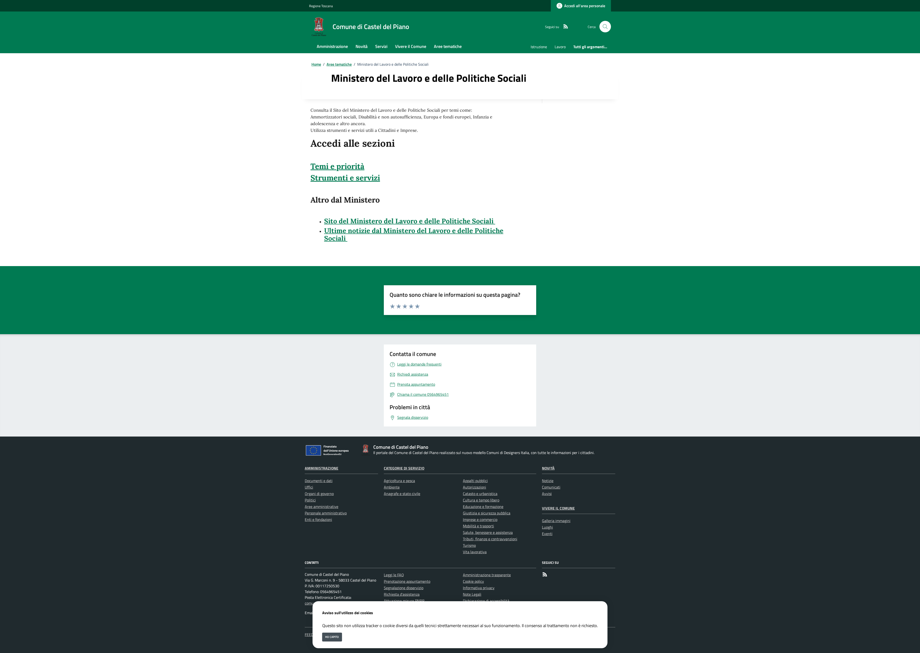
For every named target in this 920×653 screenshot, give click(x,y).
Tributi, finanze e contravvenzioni (490, 539)
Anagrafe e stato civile (402, 493)
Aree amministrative (321, 506)
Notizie (547, 481)
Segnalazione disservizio (403, 588)
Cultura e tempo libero (481, 500)
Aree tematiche (339, 64)
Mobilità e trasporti (478, 526)
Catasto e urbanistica (480, 493)
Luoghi (547, 527)
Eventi (547, 533)
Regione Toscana (321, 5)
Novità (548, 468)
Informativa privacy (478, 588)
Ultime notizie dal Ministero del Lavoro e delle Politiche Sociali (413, 234)
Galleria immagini (556, 521)
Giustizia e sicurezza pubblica (486, 513)
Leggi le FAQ (394, 575)
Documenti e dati (319, 481)
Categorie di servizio (404, 468)
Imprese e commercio (480, 519)
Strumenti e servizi (345, 178)
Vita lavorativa (475, 552)
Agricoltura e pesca (399, 481)
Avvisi (547, 493)
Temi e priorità (337, 166)
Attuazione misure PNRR (404, 601)
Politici (310, 500)
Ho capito (332, 637)
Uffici (309, 487)
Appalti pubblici (475, 481)
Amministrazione (321, 468)
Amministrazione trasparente (487, 575)
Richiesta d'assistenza (402, 594)
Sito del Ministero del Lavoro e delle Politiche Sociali (409, 221)
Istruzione (539, 47)
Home (316, 64)
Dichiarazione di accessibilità (486, 601)
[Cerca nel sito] (605, 26)
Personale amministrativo (326, 513)
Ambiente (392, 487)
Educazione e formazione (483, 506)
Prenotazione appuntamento (407, 581)
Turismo (469, 545)
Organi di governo (319, 493)
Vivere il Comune (558, 508)
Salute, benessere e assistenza (488, 532)
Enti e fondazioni (318, 519)
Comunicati (551, 487)
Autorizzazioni (474, 487)
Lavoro (560, 47)
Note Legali (472, 594)
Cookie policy (473, 581)
